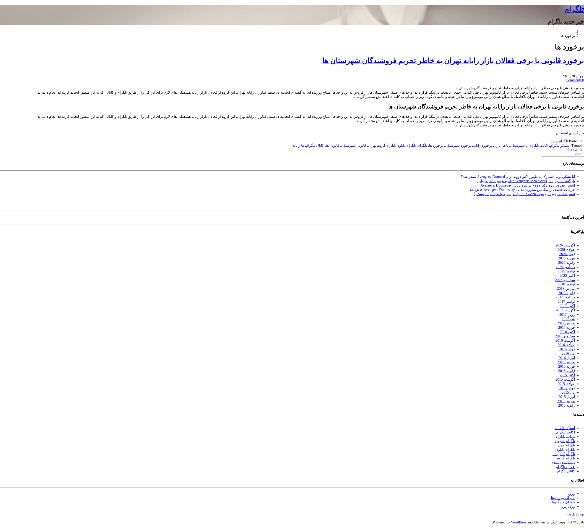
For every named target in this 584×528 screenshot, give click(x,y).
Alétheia (539, 522)
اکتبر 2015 (567, 375)
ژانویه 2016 (566, 371)
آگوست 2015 (565, 379)
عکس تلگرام (565, 467)
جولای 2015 (566, 384)
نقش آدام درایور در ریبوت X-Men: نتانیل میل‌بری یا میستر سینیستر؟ (524, 194)
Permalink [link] (575, 149)
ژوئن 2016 (567, 349)
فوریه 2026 (566, 258)
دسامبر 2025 (565, 267)
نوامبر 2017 (566, 301)
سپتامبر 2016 (565, 336)
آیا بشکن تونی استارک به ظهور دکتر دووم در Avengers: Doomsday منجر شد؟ (518, 177)
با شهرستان (519, 145)
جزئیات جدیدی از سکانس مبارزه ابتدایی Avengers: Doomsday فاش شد (522, 190)
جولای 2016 (566, 345)
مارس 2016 (566, 362)
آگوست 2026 (565, 245)
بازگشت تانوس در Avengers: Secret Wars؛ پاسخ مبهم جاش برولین (526, 181)
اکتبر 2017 (567, 306)
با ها (505, 145)
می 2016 (568, 353)
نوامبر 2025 (566, 271)
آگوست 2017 (565, 310)
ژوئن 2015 (567, 388)
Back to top (575, 514)
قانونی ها (332, 145)
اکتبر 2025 (567, 275)
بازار (497, 145)
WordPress (519, 522)
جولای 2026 (566, 249)
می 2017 (568, 319)
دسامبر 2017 (565, 297)
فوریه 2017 (566, 327)
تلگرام (574, 9)
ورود (571, 493)
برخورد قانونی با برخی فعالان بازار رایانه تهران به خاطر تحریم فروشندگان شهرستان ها (453, 60)
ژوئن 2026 (567, 254)
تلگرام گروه (387, 145)
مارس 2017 (566, 323)
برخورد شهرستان (458, 145)
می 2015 (568, 392)
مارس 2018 (566, 288)
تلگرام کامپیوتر (564, 454)
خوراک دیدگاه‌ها (563, 502)
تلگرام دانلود (407, 145)
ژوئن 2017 (567, 314)
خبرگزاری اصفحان (570, 133)
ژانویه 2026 (566, 262)
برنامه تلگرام (565, 436)
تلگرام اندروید (565, 441)
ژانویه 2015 (566, 405)
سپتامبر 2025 (565, 280)
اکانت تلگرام (538, 145)
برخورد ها (436, 145)
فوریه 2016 (566, 366)
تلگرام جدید (559, 141)
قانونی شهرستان (353, 145)
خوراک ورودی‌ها (563, 498)
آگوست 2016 (565, 340)
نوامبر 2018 (566, 284)
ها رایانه (298, 145)
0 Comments (575, 80)
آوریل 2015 (566, 397)
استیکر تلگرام (560, 145)
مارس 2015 (566, 401)
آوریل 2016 (566, 358)
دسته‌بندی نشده (563, 462)
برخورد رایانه (482, 145)
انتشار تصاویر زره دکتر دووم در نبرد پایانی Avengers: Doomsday (527, 185)
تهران (372, 145)
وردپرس (568, 506)
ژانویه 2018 (566, 293)
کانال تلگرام (315, 145)
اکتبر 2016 (567, 332)
